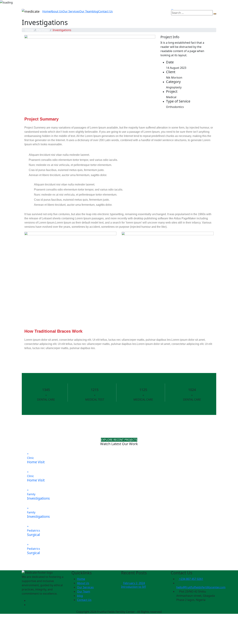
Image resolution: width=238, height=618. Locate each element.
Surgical (33, 534)
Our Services (71, 11)
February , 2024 (134, 583)
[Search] (214, 13)
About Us (56, 11)
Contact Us (105, 11)
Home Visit (36, 462)
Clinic (30, 458)
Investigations (38, 498)
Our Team (85, 11)
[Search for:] (192, 12)
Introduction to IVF (133, 587)
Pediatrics (33, 530)
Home (46, 11)
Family (31, 494)
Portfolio (43, 30)
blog (95, 11)
